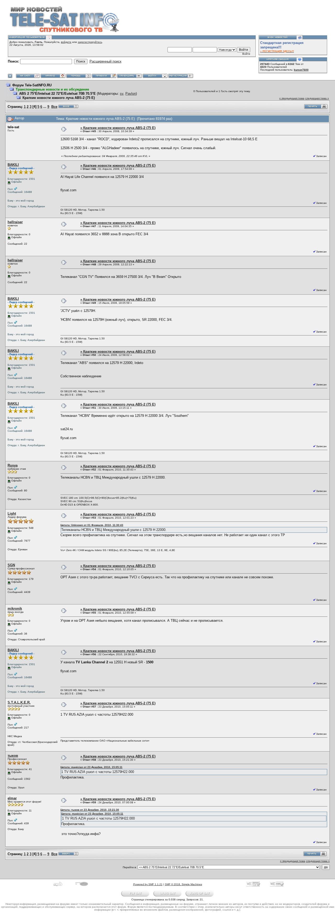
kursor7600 (301, 69)
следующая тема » (317, 98)
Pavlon (130, 94)
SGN (11, 565)
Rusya (13, 465)
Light (12, 513)
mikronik (15, 608)
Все (54, 107)
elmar (12, 798)
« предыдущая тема (291, 98)
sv (121, 94)
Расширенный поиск (105, 61)
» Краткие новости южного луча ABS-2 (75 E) (117, 128)
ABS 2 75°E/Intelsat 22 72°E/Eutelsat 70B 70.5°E (57, 94)
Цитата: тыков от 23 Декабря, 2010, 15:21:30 (89, 809)
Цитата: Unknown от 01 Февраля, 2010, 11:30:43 (91, 525)
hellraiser (15, 222)
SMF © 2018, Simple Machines (183, 884)
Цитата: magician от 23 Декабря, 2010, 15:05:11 (91, 767)
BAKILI (13, 165)
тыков (13, 756)
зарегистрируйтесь (90, 42)
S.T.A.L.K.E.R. (19, 702)
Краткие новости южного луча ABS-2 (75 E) (59, 98)
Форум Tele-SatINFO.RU (32, 85)
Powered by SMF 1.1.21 (148, 884)
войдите (66, 42)
